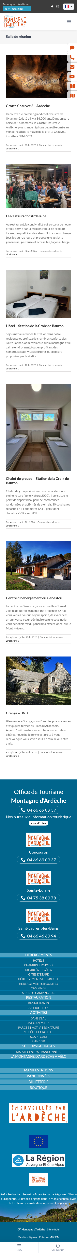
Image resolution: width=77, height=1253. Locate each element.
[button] (68, 7)
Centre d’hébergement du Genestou (34, 598)
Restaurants (38, 1003)
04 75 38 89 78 (41, 897)
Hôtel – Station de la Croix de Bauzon (35, 326)
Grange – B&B (17, 713)
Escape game (38, 1036)
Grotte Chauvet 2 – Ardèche (28, 106)
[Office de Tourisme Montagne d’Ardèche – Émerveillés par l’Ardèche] (38, 1104)
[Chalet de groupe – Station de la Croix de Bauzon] (38, 427)
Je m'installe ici (14, 8)
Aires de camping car (38, 993)
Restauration (38, 997)
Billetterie (38, 1082)
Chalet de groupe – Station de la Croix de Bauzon (37, 480)
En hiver (38, 1041)
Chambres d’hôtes (38, 965)
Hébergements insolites (38, 983)
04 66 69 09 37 (41, 810)
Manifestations (38, 1070)
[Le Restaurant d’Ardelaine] (38, 186)
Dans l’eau (38, 1018)
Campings (38, 988)
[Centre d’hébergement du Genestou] (38, 565)
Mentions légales (27, 1237)
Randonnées (38, 1076)
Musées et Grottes (38, 1032)
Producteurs (38, 1008)
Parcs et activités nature (38, 1027)
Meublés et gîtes (38, 969)
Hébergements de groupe (38, 979)
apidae (13, 145)
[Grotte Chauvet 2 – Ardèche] (38, 76)
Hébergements (38, 955)
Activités (38, 1013)
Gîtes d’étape (38, 974)
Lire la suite (11, 148)
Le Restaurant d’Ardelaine (26, 216)
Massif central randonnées (38, 1052)
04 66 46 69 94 (41, 935)
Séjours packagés (38, 1046)
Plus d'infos (38, 823)
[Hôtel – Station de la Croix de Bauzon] (38, 294)
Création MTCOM (49, 1237)
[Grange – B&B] (38, 681)
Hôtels (38, 960)
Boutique (38, 1088)
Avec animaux (38, 1023)
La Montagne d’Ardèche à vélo (38, 1056)
